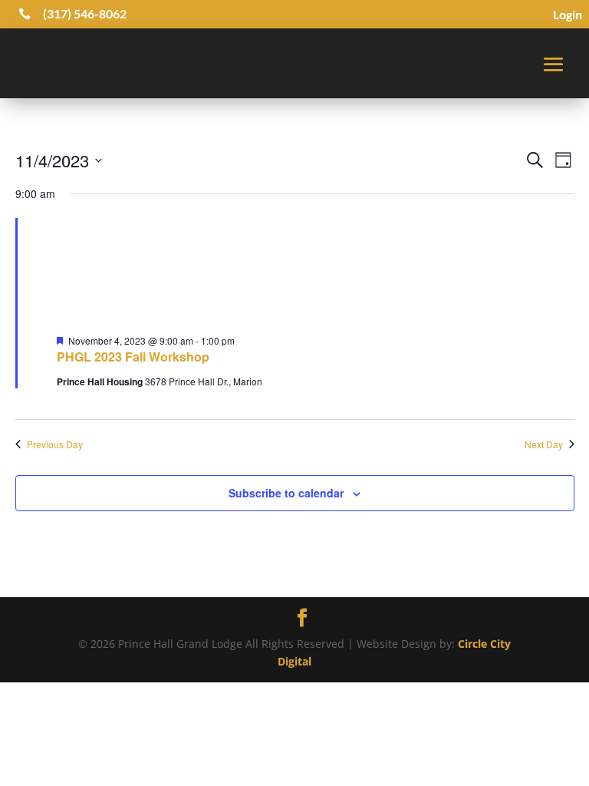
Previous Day (55, 444)
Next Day (544, 444)
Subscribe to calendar (286, 492)
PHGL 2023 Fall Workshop (133, 356)
